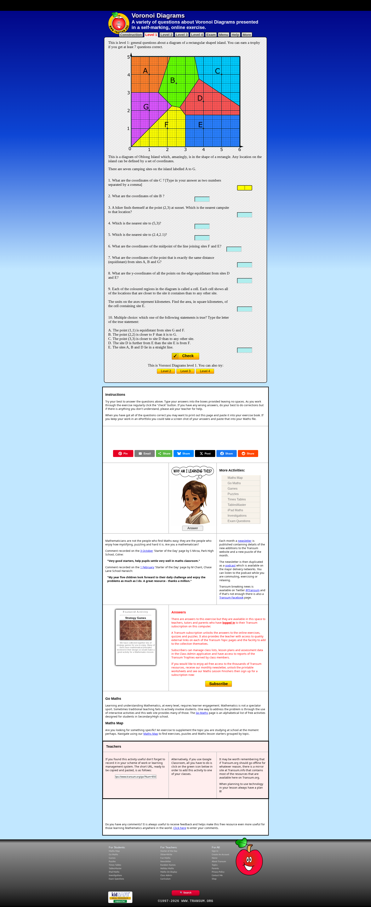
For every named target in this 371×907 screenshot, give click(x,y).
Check (188, 356)
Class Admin (166, 875)
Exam (211, 35)
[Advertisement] (185, 5)
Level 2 (166, 35)
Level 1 (151, 35)
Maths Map (235, 477)
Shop (214, 879)
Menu (223, 35)
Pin (125, 453)
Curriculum (165, 879)
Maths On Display (168, 872)
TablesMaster (237, 504)
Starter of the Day (168, 851)
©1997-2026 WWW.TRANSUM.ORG (185, 901)
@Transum (253, 590)
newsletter (245, 541)
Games (232, 488)
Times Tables (237, 499)
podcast (230, 565)
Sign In (215, 851)
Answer (192, 528)
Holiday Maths (167, 868)
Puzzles (233, 494)
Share (166, 453)
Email (147, 453)
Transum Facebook (231, 597)
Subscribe (218, 684)
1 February (147, 567)
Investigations (237, 515)
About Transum (219, 861)
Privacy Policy (218, 872)
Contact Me (217, 875)
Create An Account (220, 854)
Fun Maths (165, 858)
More (247, 35)
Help (235, 35)
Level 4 (197, 35)
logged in (228, 622)
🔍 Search (185, 892)
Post (208, 453)
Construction (131, 35)
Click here (179, 828)
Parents (215, 868)
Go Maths (234, 483)
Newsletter (165, 861)
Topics (215, 865)
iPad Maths (235, 510)
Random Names (168, 865)
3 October (146, 551)
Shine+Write (166, 854)
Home (214, 858)
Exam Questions (239, 521)
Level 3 (182, 35)
